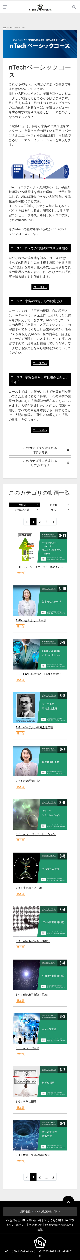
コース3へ (40, 430)
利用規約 (37, 1224)
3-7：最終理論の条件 (29, 780)
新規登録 (25, 1211)
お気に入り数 (22, 509)
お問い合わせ (33, 1220)
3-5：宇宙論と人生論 (29, 887)
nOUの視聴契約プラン (47, 1211)
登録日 (22, 504)
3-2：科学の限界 (26, 1101)
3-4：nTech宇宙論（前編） (33, 994)
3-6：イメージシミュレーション (36, 834)
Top (4, 27)
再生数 (53, 504)
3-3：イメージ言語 (27, 1048)
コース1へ (40, 287)
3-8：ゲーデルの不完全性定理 (34, 727)
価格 (53, 509)
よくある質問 (55, 1220)
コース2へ (40, 363)
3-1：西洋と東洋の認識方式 (33, 1155)
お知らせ (15, 1220)
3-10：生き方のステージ (31, 620)
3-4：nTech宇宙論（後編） (33, 941)
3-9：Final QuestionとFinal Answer (38, 674)
